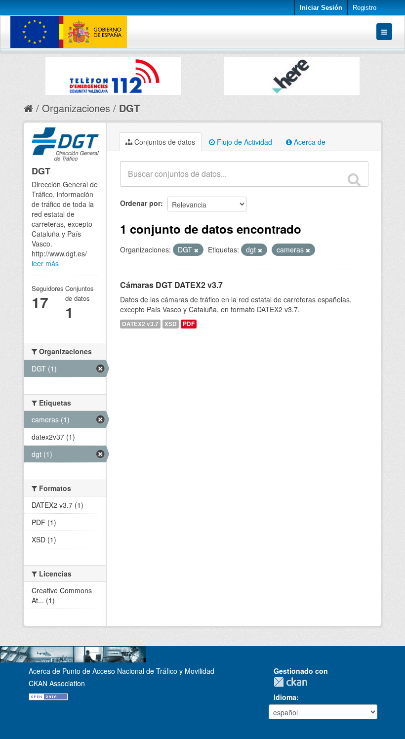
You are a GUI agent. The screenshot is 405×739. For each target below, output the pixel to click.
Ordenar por (140, 203)
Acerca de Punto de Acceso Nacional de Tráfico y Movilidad (121, 671)
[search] (354, 179)
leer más (45, 263)
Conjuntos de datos (163, 142)
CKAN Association (57, 683)
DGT (129, 108)
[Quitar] (196, 250)
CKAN (293, 682)
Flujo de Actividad (243, 142)
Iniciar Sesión (321, 7)
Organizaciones (76, 108)
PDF (189, 324)
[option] (113, 73)
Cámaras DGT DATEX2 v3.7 (171, 284)
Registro (364, 7)
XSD (170, 324)
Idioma (285, 697)
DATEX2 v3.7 (140, 324)
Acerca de (308, 142)
